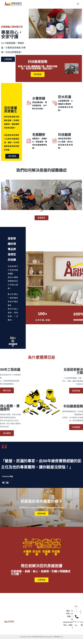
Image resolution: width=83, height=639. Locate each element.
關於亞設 (7, 390)
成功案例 (7, 433)
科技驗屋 (76, 427)
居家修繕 (76, 390)
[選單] (78, 4)
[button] (4, 195)
